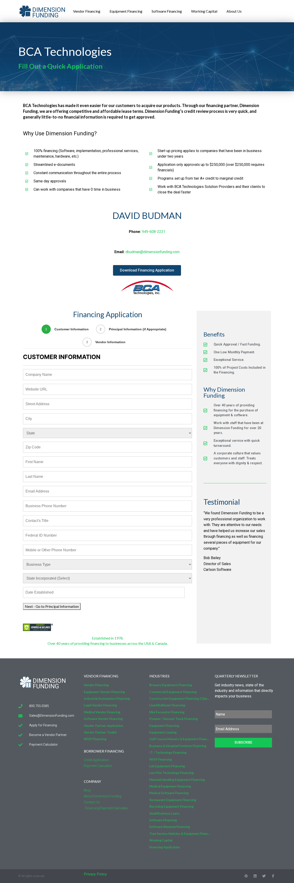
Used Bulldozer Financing (167, 705)
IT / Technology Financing (168, 752)
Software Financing (167, 11)
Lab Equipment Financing (167, 766)
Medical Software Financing (169, 793)
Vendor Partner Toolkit (100, 732)
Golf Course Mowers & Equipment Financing (179, 739)
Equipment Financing (126, 11)
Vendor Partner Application (103, 725)
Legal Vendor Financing (100, 705)
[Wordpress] (246, 876)
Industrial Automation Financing (107, 698)
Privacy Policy (95, 874)
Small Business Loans (164, 813)
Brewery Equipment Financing (170, 685)
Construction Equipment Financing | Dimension (179, 698)
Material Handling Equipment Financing (177, 779)
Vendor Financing (86, 11)
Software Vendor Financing (103, 719)
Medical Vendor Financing (102, 712)
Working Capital (204, 11)
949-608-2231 (153, 231)
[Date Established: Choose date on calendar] (190, 592)
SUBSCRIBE (243, 742)
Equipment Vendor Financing (104, 692)
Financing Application (164, 847)
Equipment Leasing (163, 732)
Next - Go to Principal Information (52, 606)
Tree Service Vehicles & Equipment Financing (179, 833)
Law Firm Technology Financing (171, 773)
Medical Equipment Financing (170, 786)
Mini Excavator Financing (166, 712)
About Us (234, 11)
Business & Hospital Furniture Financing (177, 746)
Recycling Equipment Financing (171, 806)
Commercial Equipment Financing (173, 692)
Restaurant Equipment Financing (172, 800)
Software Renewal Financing (169, 827)
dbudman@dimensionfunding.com (152, 252)
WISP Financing (95, 739)
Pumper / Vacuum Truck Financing (173, 719)
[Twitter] (264, 876)
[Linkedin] (255, 876)
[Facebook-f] (273, 876)
